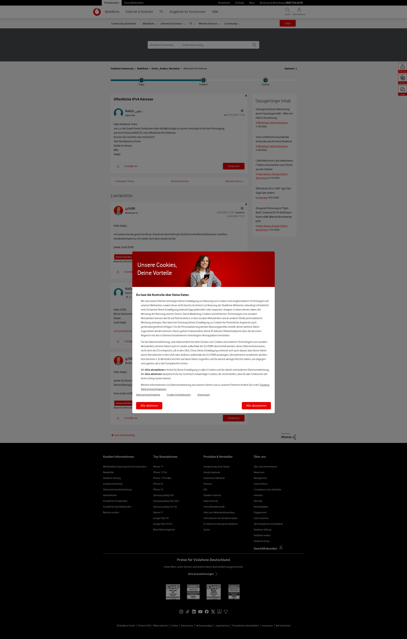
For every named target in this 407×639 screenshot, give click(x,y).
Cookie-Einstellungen (179, 394)
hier (191, 309)
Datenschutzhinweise (148, 394)
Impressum (203, 394)
